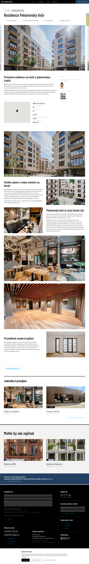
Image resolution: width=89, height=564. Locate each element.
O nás (48, 1)
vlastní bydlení (18, 510)
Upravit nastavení (36, 560)
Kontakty (55, 1)
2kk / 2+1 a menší (22, 512)
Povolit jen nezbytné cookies (49, 560)
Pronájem (41, 1)
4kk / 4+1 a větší (37, 512)
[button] (17, 111)
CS (71, 1)
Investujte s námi (82, 1)
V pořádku (25, 560)
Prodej (33, 1)
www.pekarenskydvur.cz (12, 368)
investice (25, 510)
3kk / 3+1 (29, 512)
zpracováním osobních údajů (18, 515)
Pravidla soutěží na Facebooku (66, 497)
